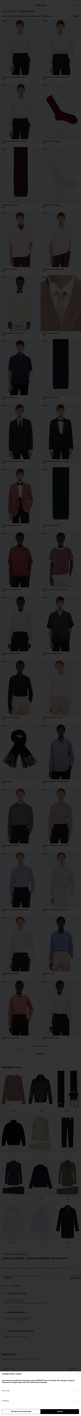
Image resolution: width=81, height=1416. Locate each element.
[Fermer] (78, 1374)
